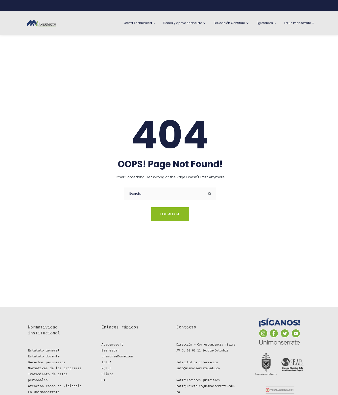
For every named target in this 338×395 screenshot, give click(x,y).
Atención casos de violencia (54, 386)
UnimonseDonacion (117, 356)
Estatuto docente (44, 356)
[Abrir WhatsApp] (325, 382)
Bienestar (110, 350)
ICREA (106, 362)
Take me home (170, 214)
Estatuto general (44, 350)
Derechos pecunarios (47, 362)
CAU (104, 380)
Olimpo (107, 374)
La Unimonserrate (44, 392)
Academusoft (112, 344)
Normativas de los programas (54, 368)
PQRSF (106, 368)
